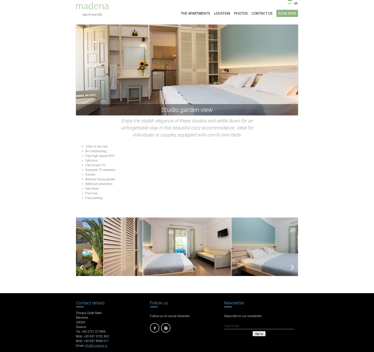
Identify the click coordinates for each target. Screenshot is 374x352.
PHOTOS (241, 13)
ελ (296, 3)
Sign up (259, 334)
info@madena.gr (96, 346)
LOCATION (222, 13)
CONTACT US (262, 13)
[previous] (82, 267)
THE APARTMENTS (195, 13)
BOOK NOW (287, 13)
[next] (292, 267)
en (290, 3)
